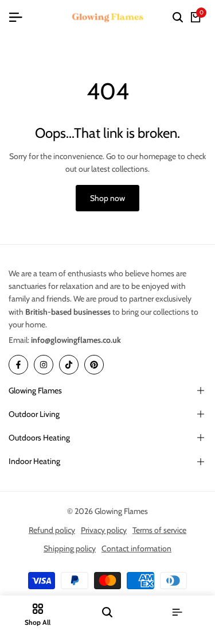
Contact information (136, 548)
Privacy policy (104, 530)
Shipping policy (70, 548)
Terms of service (159, 530)
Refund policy (52, 530)
